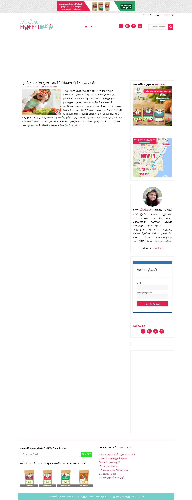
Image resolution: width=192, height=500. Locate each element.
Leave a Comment (49, 87)
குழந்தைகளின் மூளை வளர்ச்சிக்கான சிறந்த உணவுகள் (58, 83)
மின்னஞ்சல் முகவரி (144, 292)
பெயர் (139, 283)
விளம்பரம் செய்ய (108, 466)
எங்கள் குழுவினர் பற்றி (111, 478)
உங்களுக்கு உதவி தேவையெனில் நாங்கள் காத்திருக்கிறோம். (117, 457)
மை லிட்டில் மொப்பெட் (36, 27)
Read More (74, 125)
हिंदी (172, 14)
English (167, 14)
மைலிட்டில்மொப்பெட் (62, 497)
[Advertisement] (96, 56)
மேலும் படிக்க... (163, 241)
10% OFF (86, 454)
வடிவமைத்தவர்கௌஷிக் (130, 497)
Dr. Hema (158, 248)
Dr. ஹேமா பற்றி (107, 474)
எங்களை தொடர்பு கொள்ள (113, 470)
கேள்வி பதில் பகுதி (109, 462)
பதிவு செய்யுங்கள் (152, 304)
